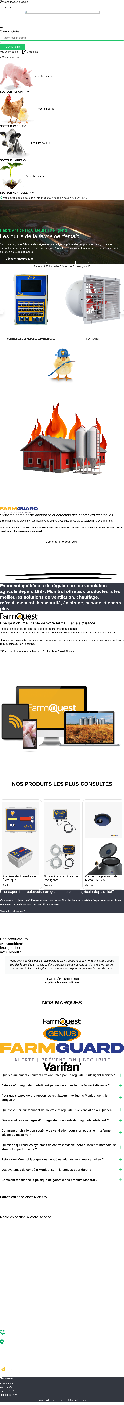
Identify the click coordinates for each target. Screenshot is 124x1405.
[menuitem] (4, 7)
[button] (1, 27)
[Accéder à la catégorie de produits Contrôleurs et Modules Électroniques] (31, 299)
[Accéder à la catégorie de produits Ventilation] (93, 299)
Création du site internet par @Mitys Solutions (62, 1400)
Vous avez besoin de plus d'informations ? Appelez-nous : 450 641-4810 (45, 198)
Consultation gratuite (15, 1)
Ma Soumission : (9, 51)
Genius (6, 885)
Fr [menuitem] (10, 7)
